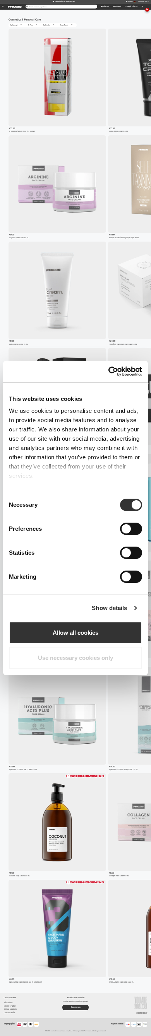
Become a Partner (9, 1006)
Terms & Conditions (10, 1009)
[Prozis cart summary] (142, 7)
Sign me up (76, 1007)
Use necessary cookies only (75, 657)
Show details (109, 608)
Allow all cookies (75, 632)
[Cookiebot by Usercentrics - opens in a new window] (108, 371)
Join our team (8, 1003)
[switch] (131, 529)
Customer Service (9, 1013)
